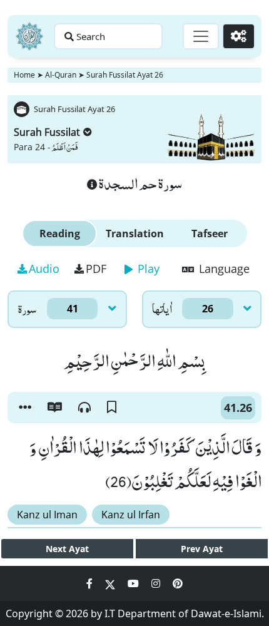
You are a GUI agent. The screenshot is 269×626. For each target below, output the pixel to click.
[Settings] (238, 36)
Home (24, 74)
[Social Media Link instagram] (157, 583)
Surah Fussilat (47, 132)
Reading (59, 233)
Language (223, 268)
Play (147, 268)
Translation (135, 233)
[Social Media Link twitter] (111, 583)
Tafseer (209, 233)
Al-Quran (60, 74)
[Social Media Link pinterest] (178, 583)
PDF (96, 268)
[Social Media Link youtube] (134, 583)
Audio (44, 268)
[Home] (29, 36)
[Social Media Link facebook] (90, 583)
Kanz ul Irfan (130, 514)
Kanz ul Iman (47, 514)
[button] (25, 407)
